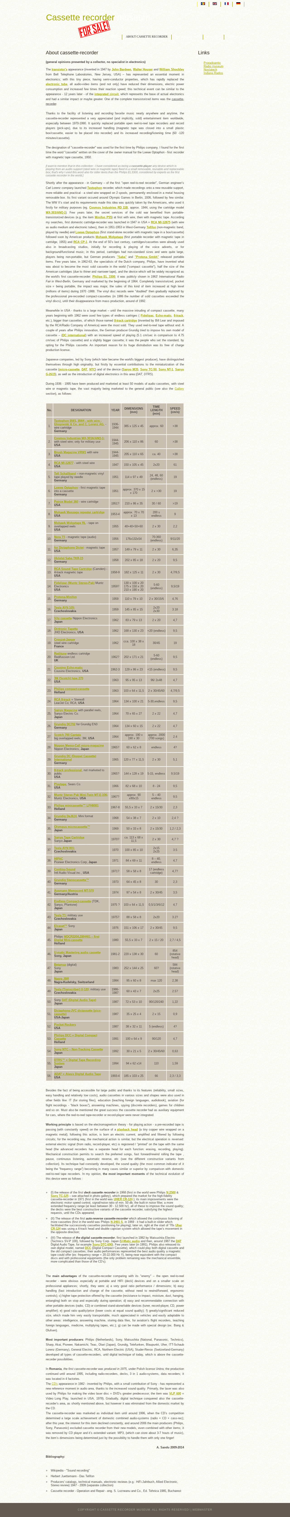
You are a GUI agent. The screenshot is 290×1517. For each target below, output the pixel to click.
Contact (235, 36)
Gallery (213, 36)
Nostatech (210, 69)
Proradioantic (212, 63)
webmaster (202, 1509)
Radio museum (213, 66)
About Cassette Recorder (147, 36)
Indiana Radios (213, 73)
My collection (187, 36)
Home (114, 36)
